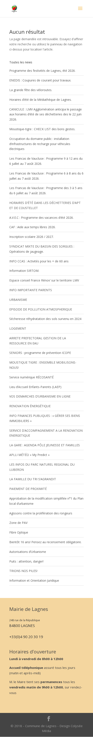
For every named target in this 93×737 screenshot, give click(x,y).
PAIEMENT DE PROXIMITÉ (28, 489)
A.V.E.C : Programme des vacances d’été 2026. (41, 218)
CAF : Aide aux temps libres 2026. (32, 227)
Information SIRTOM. (24, 271)
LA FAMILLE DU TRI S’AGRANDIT (32, 479)
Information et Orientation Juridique (34, 580)
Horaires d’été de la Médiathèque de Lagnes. (40, 100)
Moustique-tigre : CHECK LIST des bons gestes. (42, 129)
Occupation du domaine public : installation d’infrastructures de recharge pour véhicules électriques (39, 144)
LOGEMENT (17, 328)
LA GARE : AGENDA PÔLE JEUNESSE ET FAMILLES (44, 445)
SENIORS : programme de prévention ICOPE (40, 353)
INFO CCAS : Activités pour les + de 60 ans (39, 261)
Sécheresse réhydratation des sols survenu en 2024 (45, 319)
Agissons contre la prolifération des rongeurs (40, 513)
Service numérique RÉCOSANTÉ (31, 377)
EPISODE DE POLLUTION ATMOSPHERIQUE (40, 309)
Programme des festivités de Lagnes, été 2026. (42, 71)
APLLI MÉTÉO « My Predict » (29, 455)
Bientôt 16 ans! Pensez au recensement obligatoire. (45, 542)
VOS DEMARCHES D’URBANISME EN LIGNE (40, 396)
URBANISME (18, 300)
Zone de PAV (18, 523)
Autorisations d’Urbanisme (27, 552)
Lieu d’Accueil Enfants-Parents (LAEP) (35, 387)
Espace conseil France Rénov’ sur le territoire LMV (44, 280)
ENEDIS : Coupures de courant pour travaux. (40, 80)
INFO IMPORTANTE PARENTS (30, 290)
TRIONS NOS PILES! (23, 571)
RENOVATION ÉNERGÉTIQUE (30, 406)
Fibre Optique (18, 532)
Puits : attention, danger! (26, 561)
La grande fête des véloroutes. (30, 90)
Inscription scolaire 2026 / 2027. (31, 237)
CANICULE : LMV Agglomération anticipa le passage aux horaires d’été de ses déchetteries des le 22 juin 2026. (45, 114)
